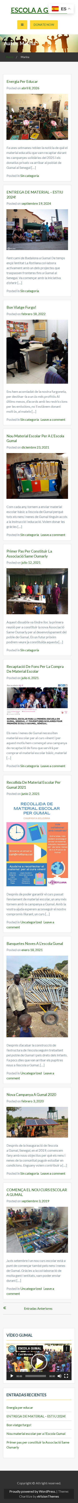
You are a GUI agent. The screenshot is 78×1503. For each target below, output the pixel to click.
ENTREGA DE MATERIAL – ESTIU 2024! (36, 1416)
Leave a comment (53, 419)
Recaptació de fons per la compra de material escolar (35, 669)
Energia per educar (22, 81)
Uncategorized (31, 922)
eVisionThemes (48, 1496)
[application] (39, 1362)
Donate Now (44, 24)
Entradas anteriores (38, 1308)
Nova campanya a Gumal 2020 (31, 1094)
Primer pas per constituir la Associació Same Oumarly (29, 553)
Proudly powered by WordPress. (32, 1491)
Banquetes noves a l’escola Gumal (34, 943)
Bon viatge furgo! (21, 307)
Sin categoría (29, 176)
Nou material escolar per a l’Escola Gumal (35, 1433)
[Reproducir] (12, 1376)
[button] (39, 1362)
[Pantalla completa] (66, 1376)
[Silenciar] (59, 1376)
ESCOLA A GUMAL (39, 10)
